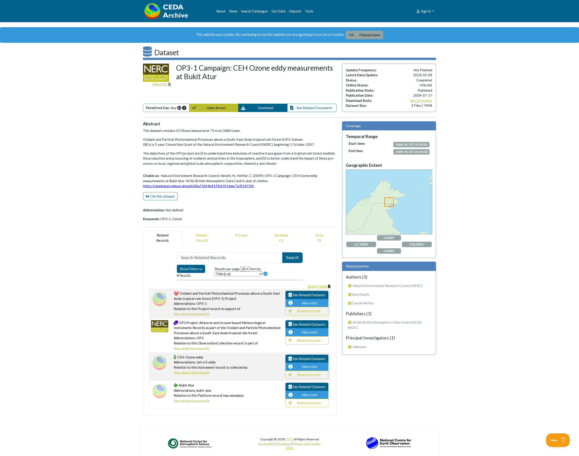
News (233, 11)
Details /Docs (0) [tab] (202, 237)
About (220, 11)
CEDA (289, 448)
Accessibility (267, 444)
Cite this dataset (162, 196)
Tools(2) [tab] (319, 237)
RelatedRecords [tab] (162, 237)
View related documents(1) (191, 348)
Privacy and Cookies (307, 444)
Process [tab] (241, 235)
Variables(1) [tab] (281, 237)
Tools (309, 11)
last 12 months (421, 100)
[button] (262, 108)
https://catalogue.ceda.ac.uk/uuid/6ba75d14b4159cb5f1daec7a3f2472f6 (198, 186)
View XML (160, 84)
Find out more (369, 35)
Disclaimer (284, 444)
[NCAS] (190, 443)
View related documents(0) (191, 314)
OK (351, 35)
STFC (289, 439)
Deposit (295, 11)
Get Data (278, 11)
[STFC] (388, 443)
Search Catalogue (254, 11)
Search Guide (317, 286)
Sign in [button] (426, 11)
